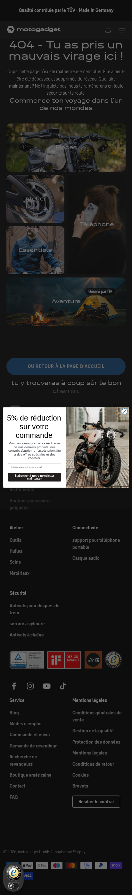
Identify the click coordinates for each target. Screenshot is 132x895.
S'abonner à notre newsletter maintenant (34, 477)
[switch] (13, 885)
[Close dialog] (125, 411)
